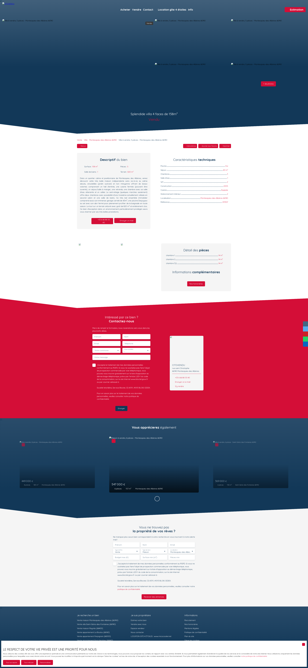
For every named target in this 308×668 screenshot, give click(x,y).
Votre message (101, 357)
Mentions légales (191, 628)
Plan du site (189, 636)
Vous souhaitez (128, 349)
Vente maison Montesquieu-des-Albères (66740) (97, 620)
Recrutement (190, 620)
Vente (79, 140)
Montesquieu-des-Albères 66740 (103, 140)
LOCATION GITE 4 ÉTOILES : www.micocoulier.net (151, 636)
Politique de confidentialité (195, 632)
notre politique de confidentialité (254, 656)
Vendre (136, 9)
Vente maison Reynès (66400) (90, 628)
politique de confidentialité (129, 589)
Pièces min (175, 557)
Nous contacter (137, 632)
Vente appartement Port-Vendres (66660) (95, 640)
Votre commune (102, 350)
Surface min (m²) (150, 557)
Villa (85, 140)
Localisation (173, 550)
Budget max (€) (122, 557)
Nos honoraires (191, 624)
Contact (148, 9)
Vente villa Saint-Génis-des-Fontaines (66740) (96, 624)
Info (190, 9)
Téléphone (128, 343)
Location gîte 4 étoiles (172, 9)
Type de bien (146, 550)
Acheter (125, 9)
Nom (126, 337)
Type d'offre (118, 550)
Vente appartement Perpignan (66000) (94, 636)
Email (96, 343)
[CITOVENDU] (19, 9)
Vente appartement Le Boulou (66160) (93, 632)
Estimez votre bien (139, 620)
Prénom (97, 337)
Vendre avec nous (138, 624)
